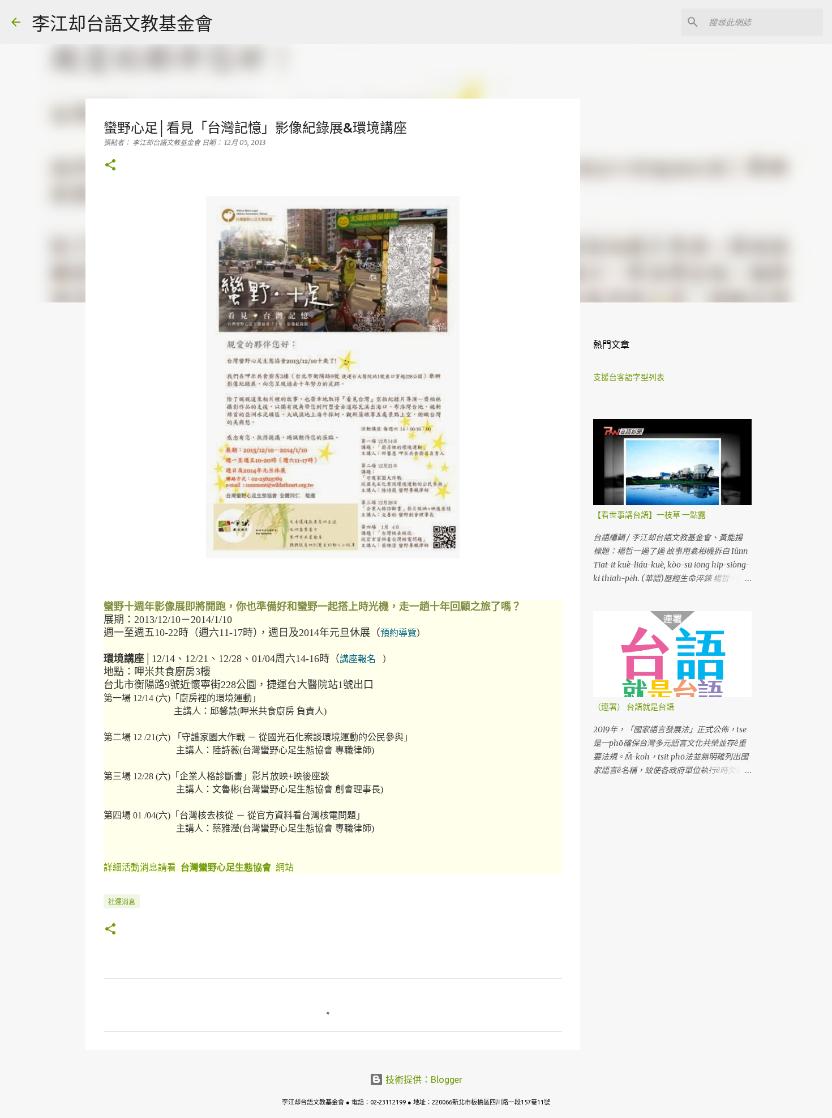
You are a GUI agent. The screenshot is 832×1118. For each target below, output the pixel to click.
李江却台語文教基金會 (122, 23)
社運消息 (121, 902)
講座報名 (358, 659)
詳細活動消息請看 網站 (199, 867)
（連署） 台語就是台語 (633, 706)
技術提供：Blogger (422, 1079)
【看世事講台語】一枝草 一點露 (649, 514)
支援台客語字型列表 (628, 377)
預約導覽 (398, 633)
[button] (110, 165)
